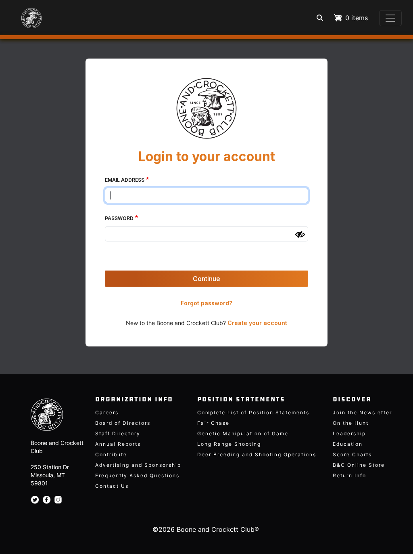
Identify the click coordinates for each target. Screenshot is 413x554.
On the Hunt (351, 423)
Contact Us (112, 486)
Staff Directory (117, 433)
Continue (206, 279)
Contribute (111, 454)
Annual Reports (118, 444)
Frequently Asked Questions (137, 475)
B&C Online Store (359, 465)
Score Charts (352, 454)
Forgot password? (206, 303)
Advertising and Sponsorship (138, 465)
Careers (107, 412)
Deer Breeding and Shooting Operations (256, 454)
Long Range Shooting (229, 444)
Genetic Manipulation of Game (242, 433)
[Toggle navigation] (390, 18)
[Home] (24, 14)
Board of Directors (122, 423)
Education (348, 444)
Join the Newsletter (362, 412)
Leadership (349, 433)
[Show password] (300, 234)
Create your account (257, 322)
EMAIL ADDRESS (124, 180)
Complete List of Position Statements (253, 412)
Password (119, 218)
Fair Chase (213, 423)
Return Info (349, 475)
